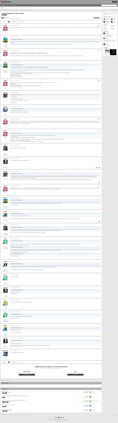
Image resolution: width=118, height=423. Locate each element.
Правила (10, 7)
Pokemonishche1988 (7, 401)
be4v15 (5, 261)
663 (5, 100)
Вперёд (14, 21)
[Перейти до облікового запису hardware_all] (90, 410)
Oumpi (5, 396)
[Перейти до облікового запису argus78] (5, 95)
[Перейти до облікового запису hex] (5, 303)
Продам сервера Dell (5, 391)
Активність (7, 5)
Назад (4, 21)
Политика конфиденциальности (57, 419)
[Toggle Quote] (11, 39)
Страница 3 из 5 (20, 21)
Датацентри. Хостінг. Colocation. (15, 18)
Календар (6, 7)
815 (5, 269)
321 (5, 219)
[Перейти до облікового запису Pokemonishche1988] (90, 401)
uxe (4, 405)
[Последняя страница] (16, 21)
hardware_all (5, 410)
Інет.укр (5, 37)
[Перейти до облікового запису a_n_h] (5, 242)
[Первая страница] (2, 21)
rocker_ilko (5, 392)
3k (5, 246)
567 (5, 358)
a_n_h (5, 238)
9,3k (5, 114)
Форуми (2, 7)
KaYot (5, 106)
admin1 (6, 17)
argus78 (5, 92)
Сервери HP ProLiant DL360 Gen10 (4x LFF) (8, 404)
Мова (50, 419)
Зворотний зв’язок (66, 419)
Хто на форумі (21, 7)
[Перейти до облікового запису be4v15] (5, 265)
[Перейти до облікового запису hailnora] (5, 278)
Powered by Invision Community (59, 421)
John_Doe (5, 158)
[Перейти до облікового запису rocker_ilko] (90, 392)
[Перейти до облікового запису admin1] (3, 18)
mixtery (5, 211)
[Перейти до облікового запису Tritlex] (90, 397)
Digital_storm (5, 350)
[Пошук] (116, 5)
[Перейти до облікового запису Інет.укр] (5, 40)
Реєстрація (114, 1)
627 (5, 70)
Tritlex (92, 396)
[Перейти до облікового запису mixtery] (5, 214)
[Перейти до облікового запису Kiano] (5, 148)
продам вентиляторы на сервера (7, 409)
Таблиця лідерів (27, 7)
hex (5, 300)
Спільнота (3, 5)
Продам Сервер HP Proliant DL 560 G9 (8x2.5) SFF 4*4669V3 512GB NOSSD (13, 400)
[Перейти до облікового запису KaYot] (5, 110)
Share (91, 17)
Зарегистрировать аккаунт (27, 374)
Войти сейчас (75, 374)
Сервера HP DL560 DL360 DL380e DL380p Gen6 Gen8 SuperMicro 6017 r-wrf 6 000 (15, 395)
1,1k (5, 166)
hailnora (5, 274)
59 (5, 33)
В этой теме (112, 5)
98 (5, 308)
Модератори (15, 7)
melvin (20, 133)
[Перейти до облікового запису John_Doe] (5, 162)
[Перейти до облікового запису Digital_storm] (5, 354)
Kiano (5, 145)
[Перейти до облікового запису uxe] (90, 406)
